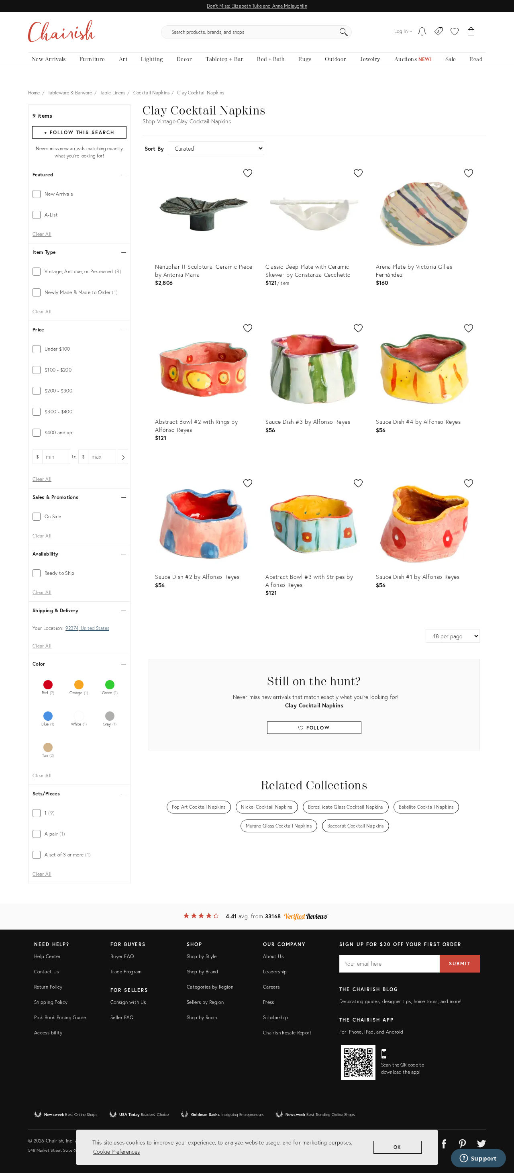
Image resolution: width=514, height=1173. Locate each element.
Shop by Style (202, 956)
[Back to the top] (498, 1131)
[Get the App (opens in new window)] (358, 1062)
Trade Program (126, 972)
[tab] (79, 194)
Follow (317, 728)
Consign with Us (128, 1002)
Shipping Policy (50, 1002)
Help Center (47, 956)
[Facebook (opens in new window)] (443, 1142)
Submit (460, 963)
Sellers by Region (205, 1002)
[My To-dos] (422, 32)
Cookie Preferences (116, 1151)
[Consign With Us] (438, 32)
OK (398, 1147)
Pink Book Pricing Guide (60, 1017)
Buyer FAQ (122, 956)
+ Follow (79, 132)
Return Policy (48, 987)
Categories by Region (210, 987)
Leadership (275, 972)
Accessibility (48, 1033)
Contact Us (46, 972)
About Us (273, 956)
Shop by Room (202, 1017)
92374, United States (87, 628)
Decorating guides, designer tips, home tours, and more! (400, 1001)
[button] (455, 32)
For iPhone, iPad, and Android (371, 1032)
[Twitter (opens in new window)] (481, 1142)
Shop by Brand (202, 972)
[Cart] (471, 32)
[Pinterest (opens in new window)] (462, 1142)
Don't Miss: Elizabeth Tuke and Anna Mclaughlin (257, 6)
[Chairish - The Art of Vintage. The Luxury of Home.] (61, 32)
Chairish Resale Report (287, 1033)
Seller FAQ (122, 1017)
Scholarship (275, 1017)
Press (268, 1002)
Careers (271, 987)
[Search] (344, 32)
